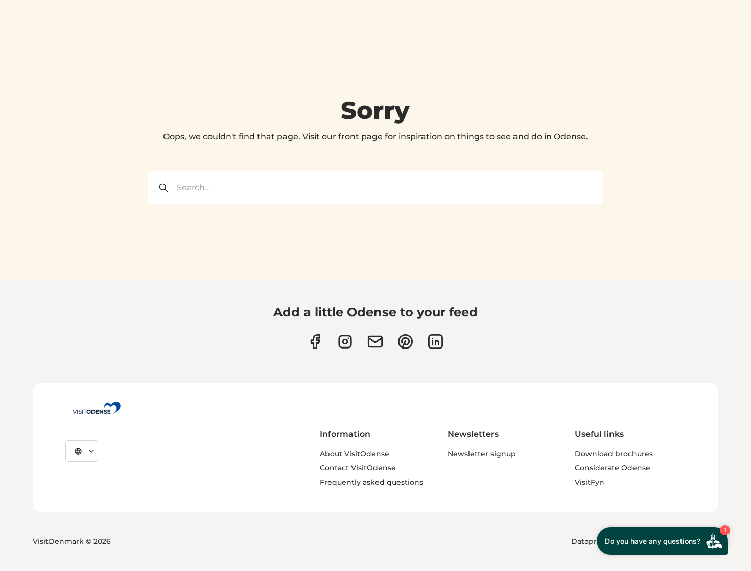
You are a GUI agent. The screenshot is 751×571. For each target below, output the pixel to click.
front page (360, 136)
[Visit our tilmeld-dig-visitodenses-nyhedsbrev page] (375, 342)
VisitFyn (589, 482)
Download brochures (614, 453)
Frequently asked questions (371, 482)
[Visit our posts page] (435, 342)
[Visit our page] (345, 342)
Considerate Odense (612, 468)
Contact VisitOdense (358, 468)
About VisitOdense (354, 453)
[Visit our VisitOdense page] (315, 342)
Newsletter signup (482, 453)
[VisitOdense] (96, 408)
